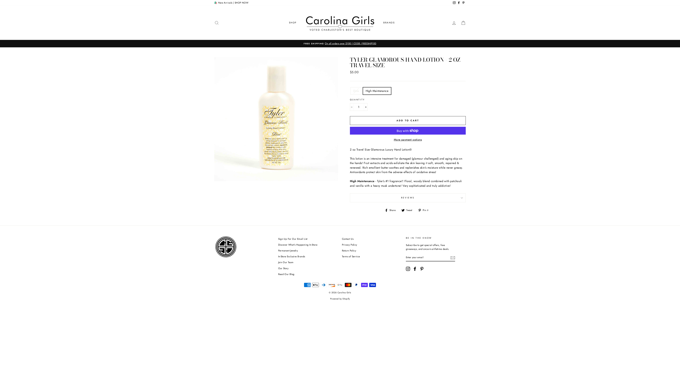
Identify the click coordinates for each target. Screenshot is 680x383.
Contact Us (347, 239)
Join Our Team (286, 262)
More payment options (408, 140)
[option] (340, 44)
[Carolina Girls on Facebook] (415, 269)
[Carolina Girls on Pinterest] (422, 269)
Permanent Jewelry (288, 250)
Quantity (357, 99)
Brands (389, 22)
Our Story (283, 268)
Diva (356, 91)
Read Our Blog (286, 274)
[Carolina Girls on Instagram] (408, 269)
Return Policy (349, 250)
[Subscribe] (452, 257)
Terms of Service (351, 256)
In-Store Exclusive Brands (291, 256)
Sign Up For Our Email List (292, 239)
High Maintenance (377, 91)
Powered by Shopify (340, 298)
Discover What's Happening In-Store (298, 244)
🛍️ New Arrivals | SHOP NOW (231, 2)
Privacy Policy (349, 244)
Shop (293, 22)
